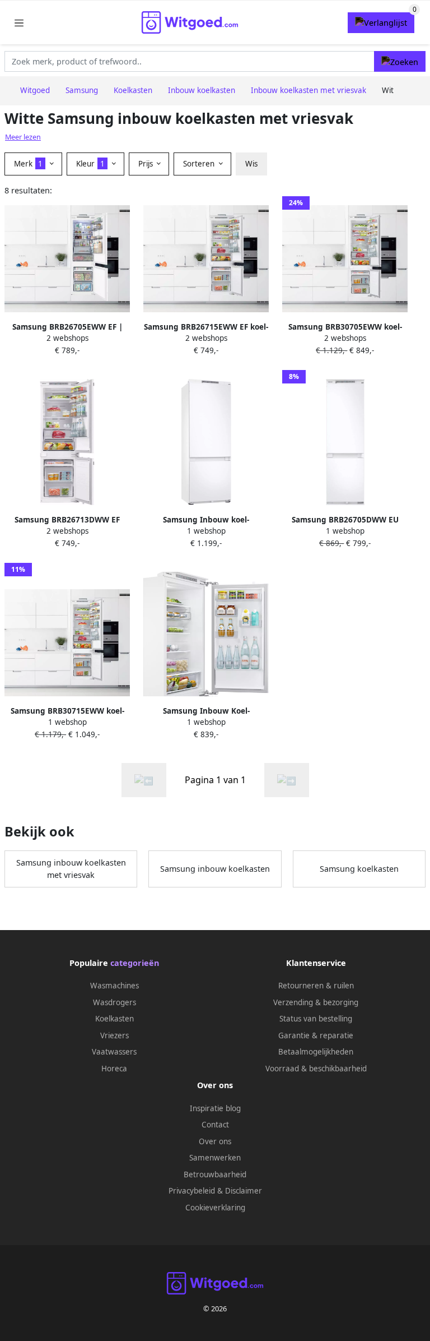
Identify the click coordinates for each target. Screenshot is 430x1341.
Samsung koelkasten (359, 868)
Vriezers (114, 1035)
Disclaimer (243, 1191)
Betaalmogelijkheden (315, 1052)
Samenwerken (215, 1158)
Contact (215, 1125)
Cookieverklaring (215, 1208)
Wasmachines (114, 986)
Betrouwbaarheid (215, 1174)
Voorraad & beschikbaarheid (316, 1068)
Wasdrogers (114, 1002)
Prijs (146, 164)
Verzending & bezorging (315, 1002)
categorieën (134, 963)
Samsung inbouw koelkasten (215, 868)
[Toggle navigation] (19, 23)
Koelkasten (114, 1019)
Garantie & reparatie (315, 1035)
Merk (28, 164)
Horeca (114, 1068)
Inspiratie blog (215, 1108)
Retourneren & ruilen (316, 986)
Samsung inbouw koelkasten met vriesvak (71, 868)
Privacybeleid (192, 1191)
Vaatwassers (114, 1052)
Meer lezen (23, 137)
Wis (251, 164)
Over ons (215, 1141)
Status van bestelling (315, 1019)
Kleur (90, 164)
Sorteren (200, 164)
